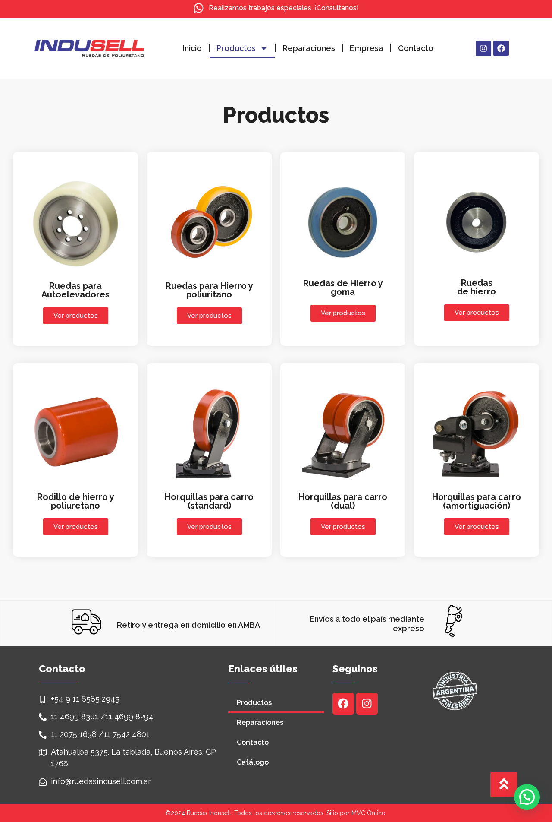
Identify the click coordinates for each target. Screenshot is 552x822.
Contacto (415, 48)
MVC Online (368, 812)
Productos (236, 48)
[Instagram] (483, 48)
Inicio (192, 48)
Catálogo (253, 762)
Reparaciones (308, 48)
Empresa (366, 48)
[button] (527, 797)
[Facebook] (501, 48)
